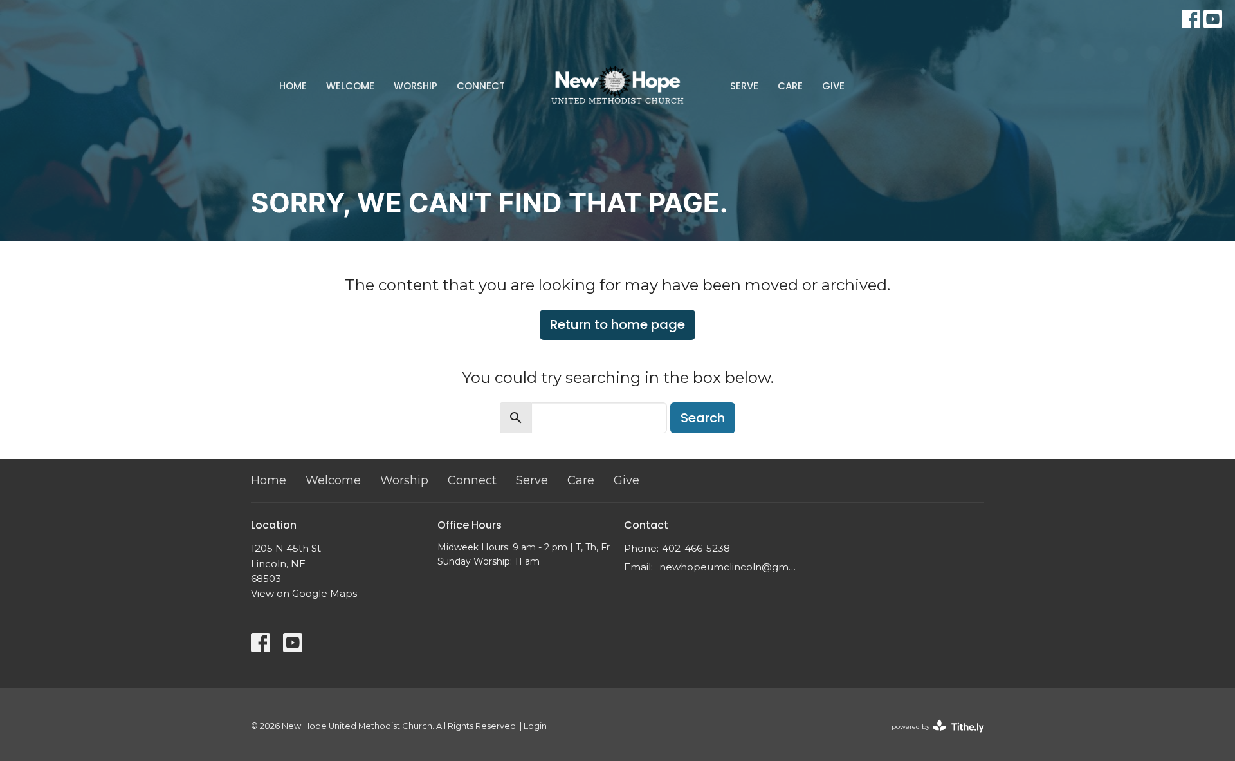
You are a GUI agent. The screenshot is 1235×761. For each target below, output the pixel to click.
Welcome (350, 86)
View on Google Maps (304, 593)
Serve (744, 86)
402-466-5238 (696, 548)
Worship (415, 86)
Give (833, 86)
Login (535, 726)
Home (293, 86)
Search (703, 418)
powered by (932, 737)
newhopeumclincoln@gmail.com (728, 567)
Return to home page (617, 324)
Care (790, 86)
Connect (481, 86)
